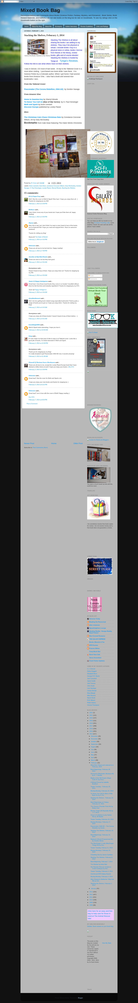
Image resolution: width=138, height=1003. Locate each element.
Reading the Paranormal (97, 622)
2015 (91, 731)
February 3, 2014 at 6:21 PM (38, 384)
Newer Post (29, 443)
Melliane (31, 209)
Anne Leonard (33, 186)
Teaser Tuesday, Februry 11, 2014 (102, 848)
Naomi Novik (91, 698)
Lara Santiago (91, 688)
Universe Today (94, 619)
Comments (93, 279)
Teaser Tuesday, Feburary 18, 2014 (102, 819)
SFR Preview (93, 645)
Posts (92, 275)
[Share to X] (56, 183)
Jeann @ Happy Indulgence (38, 281)
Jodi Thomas (91, 683)
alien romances (94, 625)
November (94, 739)
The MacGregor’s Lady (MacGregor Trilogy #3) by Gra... (102, 844)
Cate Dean (42, 186)
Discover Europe (31, 107)
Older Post (78, 443)
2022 (91, 712)
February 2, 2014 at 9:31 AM (38, 318)
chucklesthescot (34, 298)
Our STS (31, 397)
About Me (48, 26)
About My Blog (37, 26)
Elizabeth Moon (92, 673)
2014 (91, 734)
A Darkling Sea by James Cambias (102, 854)
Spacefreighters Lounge (97, 628)
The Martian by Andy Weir (99, 864)
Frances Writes (94, 648)
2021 (91, 715)
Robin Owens (91, 702)
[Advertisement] (53, 425)
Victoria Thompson (93, 705)
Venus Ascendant (95, 657)
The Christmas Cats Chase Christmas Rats (42, 117)
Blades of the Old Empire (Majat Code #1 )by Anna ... (101, 778)
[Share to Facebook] (58, 183)
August (93, 747)
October (94, 741)
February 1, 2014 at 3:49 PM (38, 203)
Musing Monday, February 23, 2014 (102, 791)
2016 (91, 728)
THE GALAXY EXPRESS (97, 639)
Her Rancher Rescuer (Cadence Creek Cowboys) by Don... (101, 867)
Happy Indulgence (40, 289)
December (94, 736)
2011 (91, 897)
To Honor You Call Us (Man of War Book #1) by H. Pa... (102, 794)
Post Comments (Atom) (40, 447)
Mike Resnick (91, 695)
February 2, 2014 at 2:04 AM (38, 262)
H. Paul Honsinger (35, 188)
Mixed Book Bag (40, 10)
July (92, 749)
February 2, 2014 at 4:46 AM (38, 292)
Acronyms (58, 26)
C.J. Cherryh (91, 669)
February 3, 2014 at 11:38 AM (38, 356)
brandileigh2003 (34, 325)
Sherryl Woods (56, 188)
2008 (91, 905)
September (94, 744)
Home (26, 26)
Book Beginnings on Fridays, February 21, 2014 (100, 803)
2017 (91, 726)
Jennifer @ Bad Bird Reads (38, 257)
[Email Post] (48, 183)
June (93, 752)
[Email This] (52, 183)
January (94, 888)
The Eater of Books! (41, 237)
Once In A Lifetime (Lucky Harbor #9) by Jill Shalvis (101, 815)
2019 (91, 720)
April (92, 757)
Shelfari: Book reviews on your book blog (100, 926)
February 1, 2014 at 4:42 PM (38, 239)
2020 (91, 718)
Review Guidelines (87, 26)
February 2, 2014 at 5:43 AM (38, 307)
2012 (91, 894)
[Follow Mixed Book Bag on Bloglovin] (96, 242)
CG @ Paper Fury (35, 196)
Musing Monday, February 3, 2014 (102, 876)
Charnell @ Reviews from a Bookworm (42, 362)
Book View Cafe (94, 654)
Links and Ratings (102, 26)
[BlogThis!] (54, 183)
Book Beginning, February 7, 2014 (102, 861)
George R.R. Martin (93, 676)
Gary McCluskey (70, 186)
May (92, 755)
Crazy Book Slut (94, 651)
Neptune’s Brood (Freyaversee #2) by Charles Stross (102, 840)
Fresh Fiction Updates (97, 661)
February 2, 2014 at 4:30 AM (38, 275)
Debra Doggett (92, 671)
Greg (30, 336)
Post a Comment (32, 403)
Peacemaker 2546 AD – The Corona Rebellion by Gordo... (102, 827)
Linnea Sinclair (92, 690)
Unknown (32, 245)
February (94, 763)
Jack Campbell (92, 678)
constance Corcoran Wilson (55, 186)
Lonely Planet (46, 188)
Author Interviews (71, 26)
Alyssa (31, 223)
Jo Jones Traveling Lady (102, 222)
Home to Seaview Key (33, 99)
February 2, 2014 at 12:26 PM (38, 343)
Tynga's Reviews (69, 60)
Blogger (80, 998)
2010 (91, 900)
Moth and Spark (31, 104)
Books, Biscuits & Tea (96, 642)
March (93, 760)
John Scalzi (90, 686)
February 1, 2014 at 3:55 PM (38, 217)
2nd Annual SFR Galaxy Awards (101, 874)
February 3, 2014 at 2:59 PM (38, 369)
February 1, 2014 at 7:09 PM (38, 251)
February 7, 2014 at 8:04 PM (38, 400)
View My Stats (106, 943)
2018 (91, 723)
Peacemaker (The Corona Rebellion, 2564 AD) (43, 89)
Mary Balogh (91, 693)
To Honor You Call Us (33, 102)
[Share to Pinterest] (60, 183)
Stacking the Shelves (68, 188)
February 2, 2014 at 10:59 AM (38, 330)
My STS (71, 367)
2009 (91, 902)
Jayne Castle (91, 681)
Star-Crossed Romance (97, 636)
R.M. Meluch (91, 700)
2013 (91, 892)
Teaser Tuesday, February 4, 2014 (102, 871)
